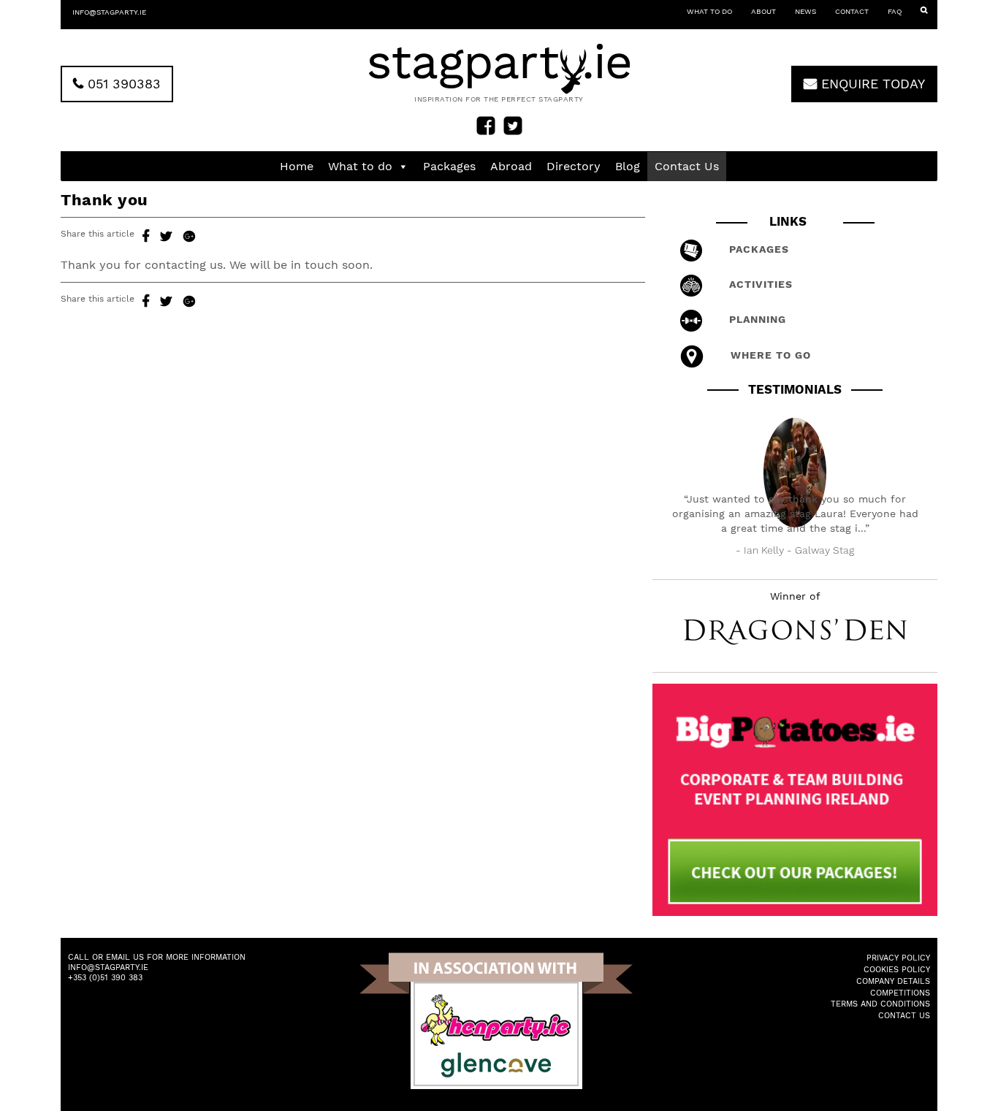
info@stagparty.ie (109, 12)
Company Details (893, 981)
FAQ (895, 11)
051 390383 (122, 83)
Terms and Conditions (880, 1004)
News (805, 11)
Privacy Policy (898, 958)
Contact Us (687, 166)
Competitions (900, 993)
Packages (449, 166)
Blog (627, 166)
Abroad (511, 166)
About (763, 11)
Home (296, 166)
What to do (709, 11)
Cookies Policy (897, 969)
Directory (573, 166)
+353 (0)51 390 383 (105, 977)
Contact (852, 11)
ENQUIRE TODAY (871, 83)
